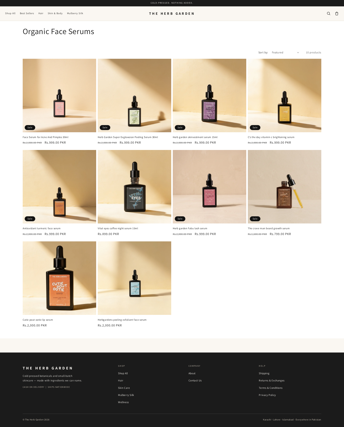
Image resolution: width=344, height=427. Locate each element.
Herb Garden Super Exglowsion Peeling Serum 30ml (128, 137)
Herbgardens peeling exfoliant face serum (122, 319)
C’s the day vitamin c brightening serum (271, 137)
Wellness (123, 402)
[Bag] (337, 13)
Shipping (264, 373)
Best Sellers (27, 13)
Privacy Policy (267, 395)
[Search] (328, 13)
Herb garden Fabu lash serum (190, 228)
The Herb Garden (172, 13)
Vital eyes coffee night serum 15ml (118, 228)
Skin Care (124, 388)
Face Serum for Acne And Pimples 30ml (45, 137)
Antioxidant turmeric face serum (42, 228)
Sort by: (263, 52)
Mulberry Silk (75, 13)
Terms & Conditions (270, 388)
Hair (40, 13)
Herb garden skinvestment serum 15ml (195, 137)
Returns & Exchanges (271, 380)
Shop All (10, 13)
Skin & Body (55, 13)
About (192, 373)
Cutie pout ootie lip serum (38, 319)
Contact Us (195, 380)
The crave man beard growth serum (269, 228)
